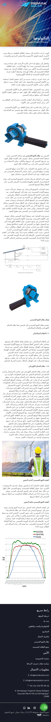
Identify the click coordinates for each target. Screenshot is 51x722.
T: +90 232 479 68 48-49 (38, 685)
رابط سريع (43, 610)
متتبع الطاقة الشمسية (41, 647)
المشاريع (45, 631)
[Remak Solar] (34, 4)
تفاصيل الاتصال (43, 636)
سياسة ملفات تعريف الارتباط (38, 663)
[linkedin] (28, 708)
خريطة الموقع (43, 616)
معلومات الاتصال (39, 669)
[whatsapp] (24, 708)
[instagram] (34, 708)
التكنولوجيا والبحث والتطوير (38, 626)
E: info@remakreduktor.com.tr (36, 680)
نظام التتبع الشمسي (33, 156)
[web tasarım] (39, 715)
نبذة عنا (46, 621)
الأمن (46, 652)
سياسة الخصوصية (42, 658)
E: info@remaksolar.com (38, 675)
